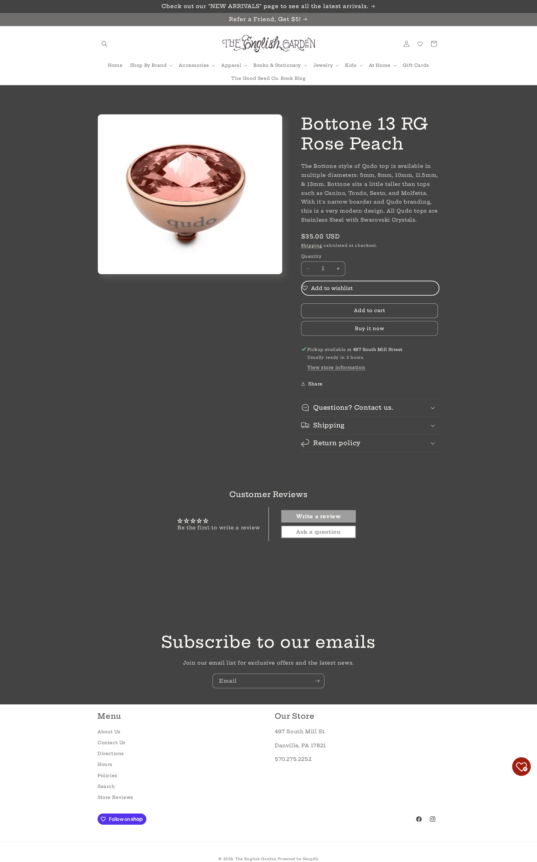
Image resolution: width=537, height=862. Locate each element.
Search (106, 786)
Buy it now (369, 328)
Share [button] (315, 384)
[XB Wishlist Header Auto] (420, 44)
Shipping (311, 245)
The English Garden (256, 859)
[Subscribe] (317, 681)
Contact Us (112, 742)
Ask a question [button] (318, 532)
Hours (105, 764)
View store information (336, 367)
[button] (104, 44)
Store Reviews (115, 797)
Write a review (318, 517)
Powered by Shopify (298, 859)
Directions (111, 753)
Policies (107, 775)
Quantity (311, 256)
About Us (109, 731)
